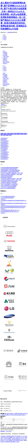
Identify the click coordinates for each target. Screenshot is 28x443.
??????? (4, 39)
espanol (4, 38)
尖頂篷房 (5, 133)
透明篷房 (5, 134)
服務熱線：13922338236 (6, 431)
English (4, 36)
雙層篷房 (18, 133)
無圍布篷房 (11, 134)
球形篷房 (11, 133)
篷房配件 (10, 135)
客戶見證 (5, 60)
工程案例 (5, 53)
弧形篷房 (2, 133)
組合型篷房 (15, 133)
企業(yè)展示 (6, 56)
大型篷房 (8, 134)
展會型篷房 (21, 134)
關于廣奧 (5, 55)
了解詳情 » (3, 104)
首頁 (4, 51)
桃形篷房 (21, 133)
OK (1, 423)
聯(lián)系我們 (6, 62)
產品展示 (5, 52)
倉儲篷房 (14, 134)
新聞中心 (5, 59)
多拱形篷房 (25, 133)
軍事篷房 (4, 135)
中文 (4, 34)
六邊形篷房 (8, 133)
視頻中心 (5, 63)
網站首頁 (7, 413)
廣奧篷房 (9, 32)
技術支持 (5, 58)
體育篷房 (24, 134)
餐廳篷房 (7, 135)
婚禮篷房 (18, 134)
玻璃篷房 (2, 134)
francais (4, 37)
